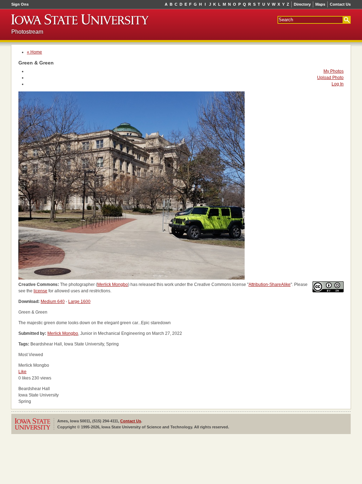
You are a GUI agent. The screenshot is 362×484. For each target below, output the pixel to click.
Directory (302, 4)
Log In (338, 83)
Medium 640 (53, 301)
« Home (34, 52)
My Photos (333, 71)
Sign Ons (20, 4)
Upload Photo (330, 77)
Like (22, 371)
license (40, 290)
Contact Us (340, 4)
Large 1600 (79, 301)
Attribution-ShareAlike (270, 284)
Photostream (27, 32)
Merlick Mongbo (112, 284)
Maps (320, 4)
